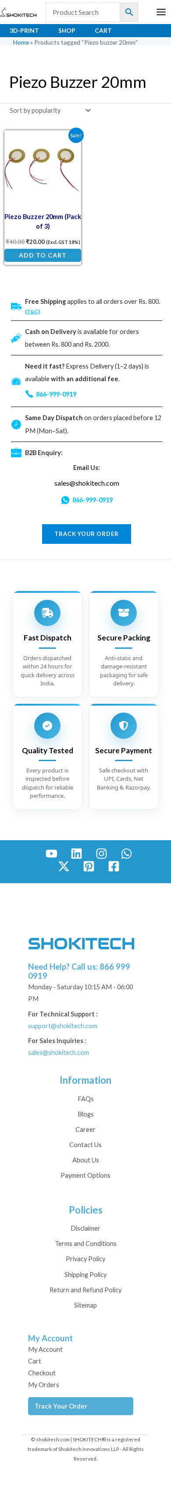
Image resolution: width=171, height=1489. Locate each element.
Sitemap (85, 1305)
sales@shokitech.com (86, 483)
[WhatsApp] (126, 853)
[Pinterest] (89, 866)
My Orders (43, 1384)
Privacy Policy (85, 1259)
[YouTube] (51, 853)
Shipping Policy (85, 1274)
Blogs (86, 1114)
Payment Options (85, 1175)
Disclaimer (85, 1228)
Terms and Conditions (86, 1243)
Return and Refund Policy (85, 1290)
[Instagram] (101, 853)
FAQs (86, 1099)
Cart (103, 30)
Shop (66, 30)
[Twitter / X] (64, 866)
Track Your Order (61, 1406)
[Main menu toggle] (161, 12)
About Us (85, 1160)
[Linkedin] (76, 853)
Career (85, 1129)
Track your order (86, 533)
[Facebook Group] (114, 866)
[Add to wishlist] (68, 143)
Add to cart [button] (43, 255)
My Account (45, 1349)
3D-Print (24, 30)
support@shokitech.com (62, 1026)
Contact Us (85, 1144)
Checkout (42, 1373)
